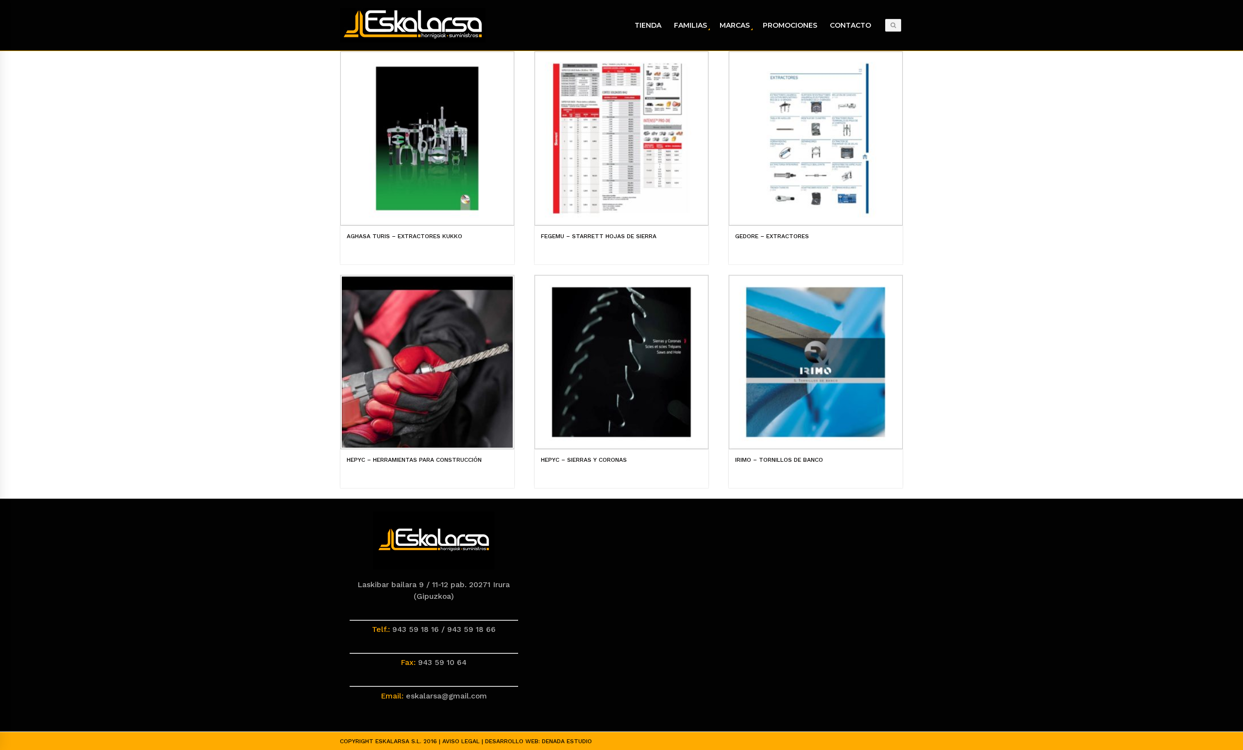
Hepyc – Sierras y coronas (584, 459)
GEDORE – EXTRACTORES (772, 236)
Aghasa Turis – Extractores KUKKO (404, 236)
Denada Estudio (567, 741)
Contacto (850, 25)
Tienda (648, 25)
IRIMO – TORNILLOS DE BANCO (779, 459)
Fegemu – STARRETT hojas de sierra (598, 236)
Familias (690, 25)
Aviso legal (461, 741)
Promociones (790, 25)
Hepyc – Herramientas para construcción (414, 459)
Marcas (735, 25)
